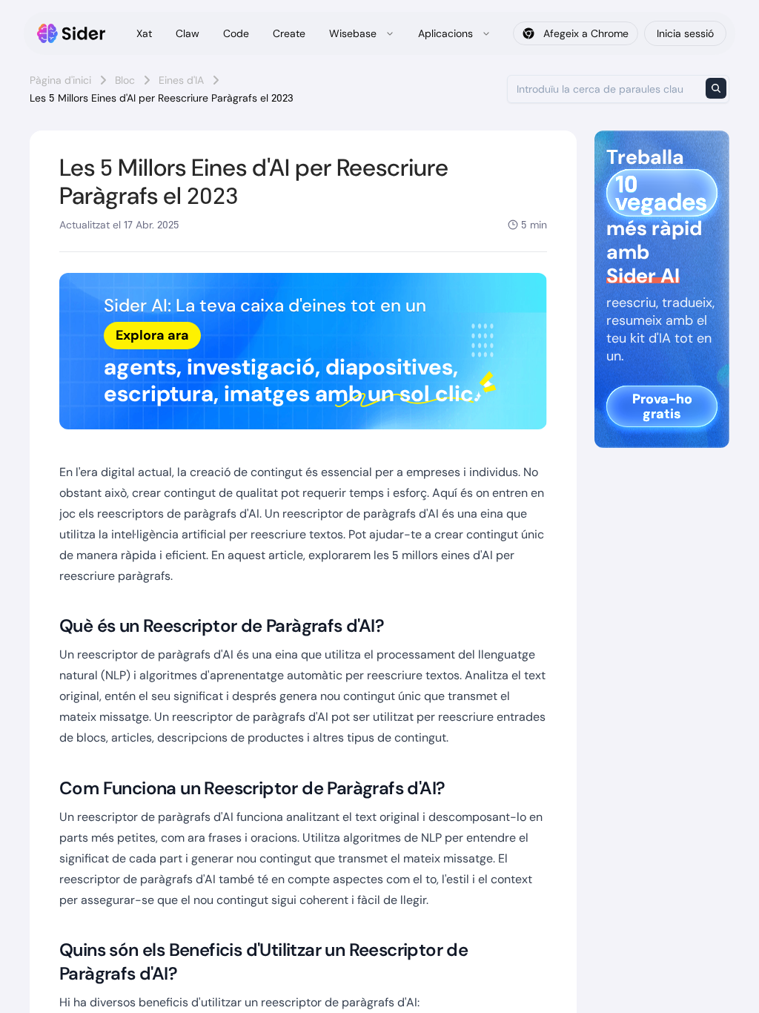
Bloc (125, 80)
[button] (303, 351)
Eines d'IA (181, 80)
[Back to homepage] (71, 33)
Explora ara (152, 335)
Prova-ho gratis (662, 406)
